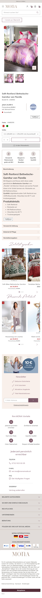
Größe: (4, 130)
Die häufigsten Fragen (21, 478)
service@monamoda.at (21, 471)
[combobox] (21, 12)
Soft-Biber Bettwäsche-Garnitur (14, 284)
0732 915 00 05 (18, 463)
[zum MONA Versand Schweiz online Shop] (21, 536)
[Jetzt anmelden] (33, 400)
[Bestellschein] (35, 6)
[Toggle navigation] (3, 6)
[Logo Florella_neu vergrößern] (35, 117)
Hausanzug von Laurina (14, 337)
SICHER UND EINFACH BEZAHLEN (15, 503)
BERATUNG (6, 521)
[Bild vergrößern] (34, 68)
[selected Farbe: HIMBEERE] (3, 126)
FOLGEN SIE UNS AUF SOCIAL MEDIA (16, 527)
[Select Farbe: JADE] (7, 126)
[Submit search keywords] (37, 12)
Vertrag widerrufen (17, 490)
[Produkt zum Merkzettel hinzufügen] (25, 140)
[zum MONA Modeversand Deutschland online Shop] (16, 536)
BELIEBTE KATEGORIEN (11, 497)
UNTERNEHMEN (8, 515)
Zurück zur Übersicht (12, 20)
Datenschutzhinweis (21, 405)
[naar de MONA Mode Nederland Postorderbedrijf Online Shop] (26, 536)
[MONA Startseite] (11, 6)
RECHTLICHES (7, 509)
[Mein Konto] (27, 6)
